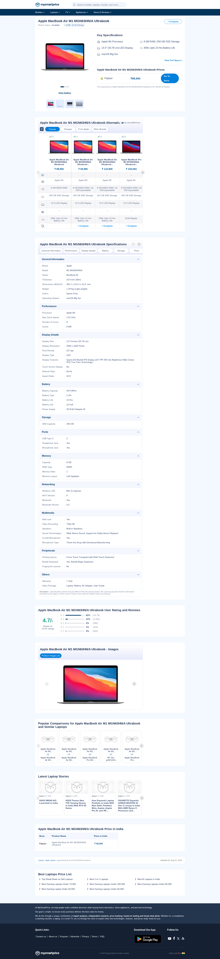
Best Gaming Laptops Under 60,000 (107, 889)
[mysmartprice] (47, 5)
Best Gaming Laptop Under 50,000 (58, 889)
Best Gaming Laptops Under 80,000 (155, 884)
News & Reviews (101, 12)
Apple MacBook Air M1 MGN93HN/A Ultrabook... (83, 162)
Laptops (54, 12)
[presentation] (134, 244)
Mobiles (39, 12)
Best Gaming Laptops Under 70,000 (59, 884)
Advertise (74, 936)
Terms (94, 936)
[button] (74, 5)
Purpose (64, 936)
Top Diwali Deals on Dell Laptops (57, 879)
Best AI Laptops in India (149, 879)
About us (53, 936)
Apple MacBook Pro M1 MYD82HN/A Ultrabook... (131, 162)
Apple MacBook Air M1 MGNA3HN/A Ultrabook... (107, 162)
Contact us (41, 936)
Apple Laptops (50, 860)
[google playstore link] (148, 942)
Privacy (85, 936)
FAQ (102, 936)
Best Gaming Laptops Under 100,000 (107, 884)
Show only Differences (131, 123)
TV (66, 12)
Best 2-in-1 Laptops (99, 879)
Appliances (81, 12)
